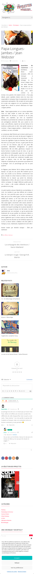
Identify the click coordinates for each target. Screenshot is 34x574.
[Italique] (5, 391)
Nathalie (4, 409)
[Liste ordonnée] (11, 391)
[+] (24, 391)
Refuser (17, 563)
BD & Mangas (4, 522)
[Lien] (20, 391)
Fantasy (3, 510)
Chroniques (16, 25)
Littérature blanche (6, 520)
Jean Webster (5, 235)
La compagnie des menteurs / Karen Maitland (17, 245)
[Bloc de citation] (15, 391)
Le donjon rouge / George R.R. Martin (17, 256)
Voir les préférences (17, 568)
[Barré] (9, 391)
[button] (31, 538)
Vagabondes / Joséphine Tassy (9, 336)
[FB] (2, 458)
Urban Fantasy (5, 516)
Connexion (29, 379)
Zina (5, 432)
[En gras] (3, 391)
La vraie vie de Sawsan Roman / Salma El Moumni (14, 354)
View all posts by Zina (12, 272)
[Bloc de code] (18, 391)
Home (10, 25)
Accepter (17, 558)
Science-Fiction (5, 514)
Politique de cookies (12, 571)
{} (21, 391)
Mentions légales (22, 571)
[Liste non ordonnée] (13, 391)
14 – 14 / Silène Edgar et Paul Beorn (10, 299)
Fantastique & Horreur (7, 512)
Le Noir (3, 518)
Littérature (10, 235)
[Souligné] (7, 391)
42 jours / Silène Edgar (7, 317)
